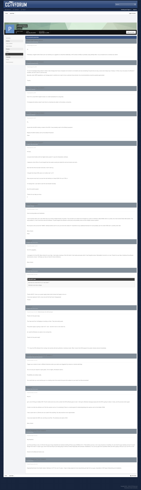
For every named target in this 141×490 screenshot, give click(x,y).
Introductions (30, 432)
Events (7, 59)
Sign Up (135, 9)
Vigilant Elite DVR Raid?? (34, 143)
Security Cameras (31, 89)
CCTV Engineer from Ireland (36, 430)
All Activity (8, 38)
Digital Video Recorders (32, 144)
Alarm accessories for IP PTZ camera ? (39, 355)
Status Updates (9, 43)
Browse (8, 9)
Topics (7, 51)
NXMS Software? (32, 204)
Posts (7, 54)
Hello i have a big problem (35, 88)
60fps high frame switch (34, 40)
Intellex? (29, 241)
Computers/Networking (32, 42)
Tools (23, 9)
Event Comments (9, 62)
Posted (32, 45)
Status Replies (9, 46)
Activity (16, 9)
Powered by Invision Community (130, 487)
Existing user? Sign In (126, 9)
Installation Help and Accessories (34, 357)
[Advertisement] (70, 19)
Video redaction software (35, 62)
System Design (30, 206)
